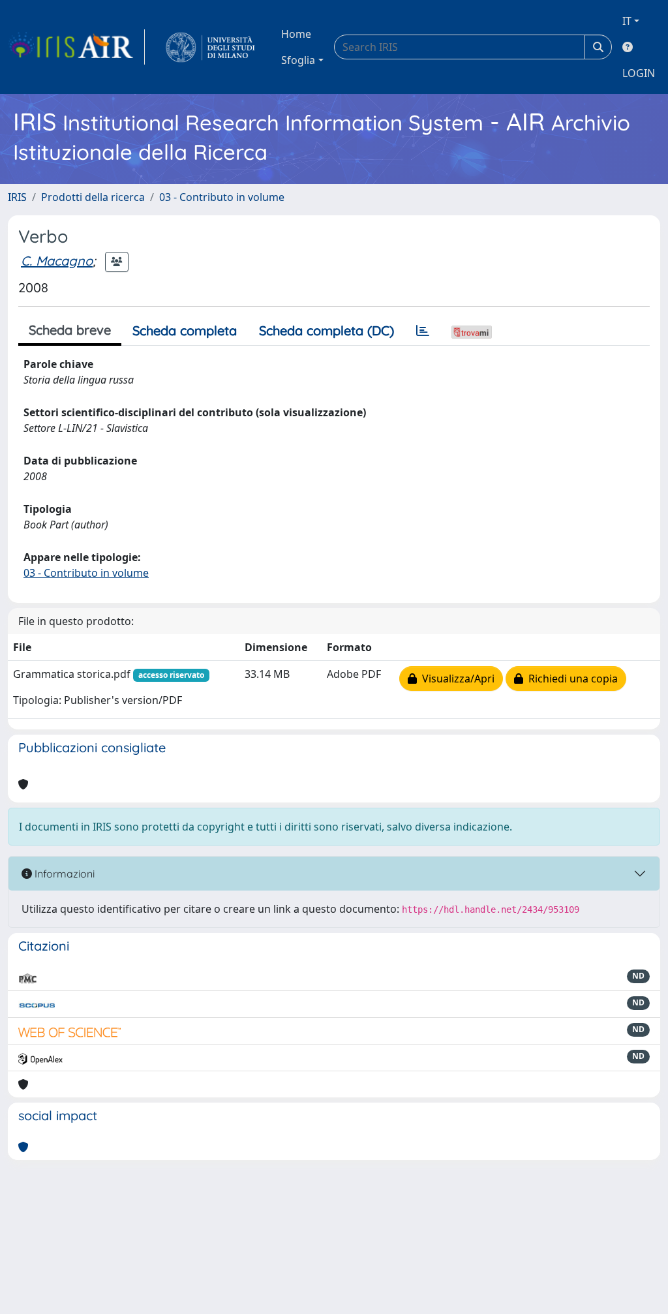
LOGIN (638, 73)
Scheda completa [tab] (184, 330)
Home (296, 34)
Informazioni (63, 873)
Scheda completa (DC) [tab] (326, 330)
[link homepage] (76, 47)
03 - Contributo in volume (221, 197)
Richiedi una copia (570, 678)
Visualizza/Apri (455, 678)
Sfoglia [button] (298, 60)
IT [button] (626, 21)
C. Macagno (57, 260)
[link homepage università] (210, 47)
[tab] (422, 330)
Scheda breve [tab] (70, 330)
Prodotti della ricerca (93, 197)
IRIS (17, 197)
